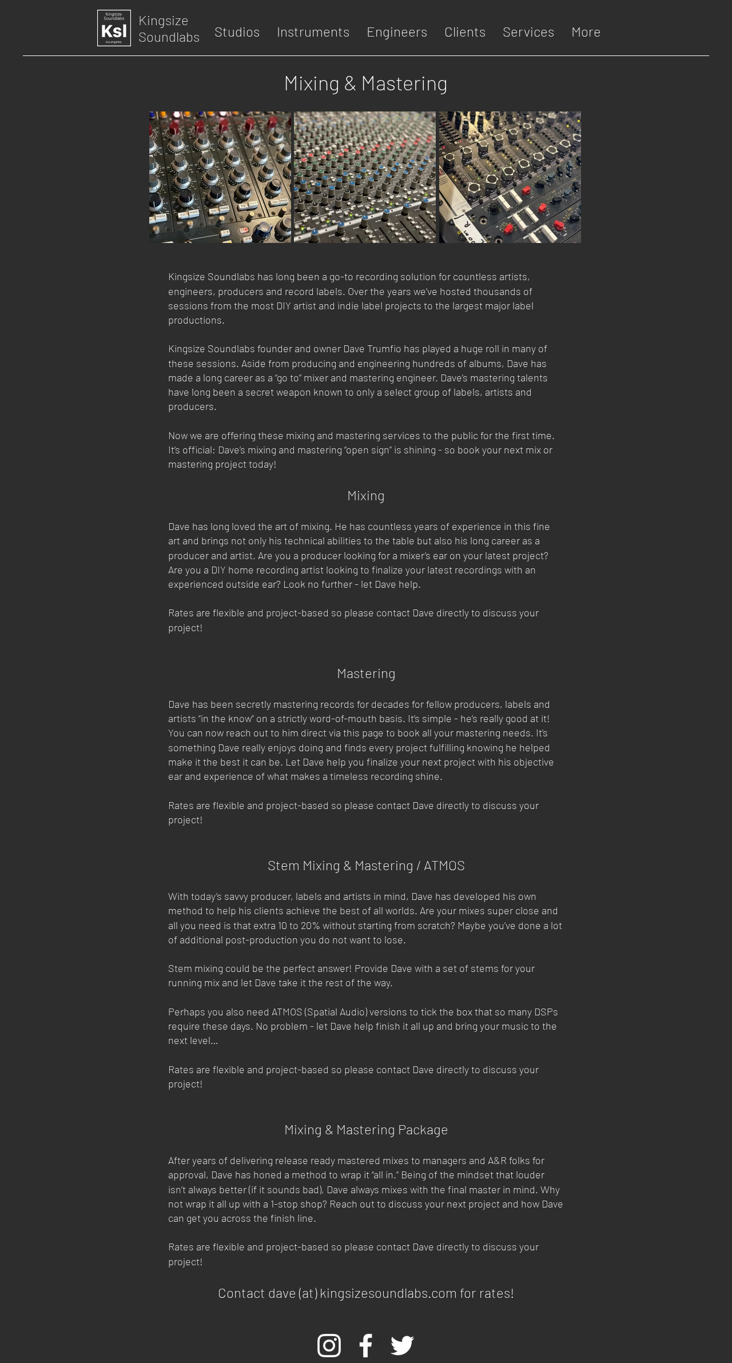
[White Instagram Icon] (329, 1345)
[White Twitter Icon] (402, 1345)
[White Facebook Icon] (365, 1345)
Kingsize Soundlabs (169, 28)
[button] (237, 31)
